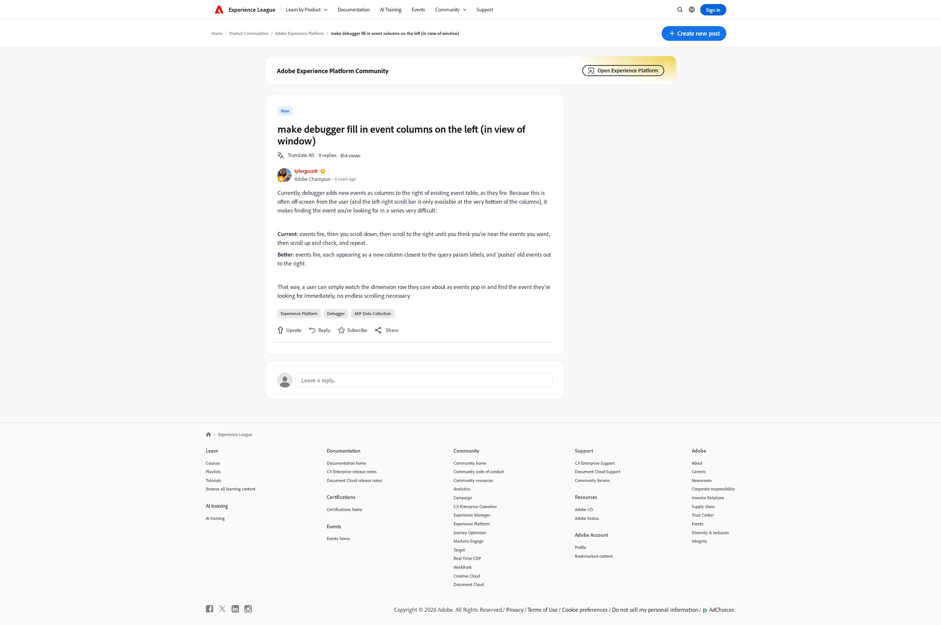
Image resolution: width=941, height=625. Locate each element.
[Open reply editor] (415, 380)
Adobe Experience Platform (299, 33)
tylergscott (306, 171)
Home (216, 33)
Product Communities (248, 33)
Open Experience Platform (628, 70)
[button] (694, 33)
